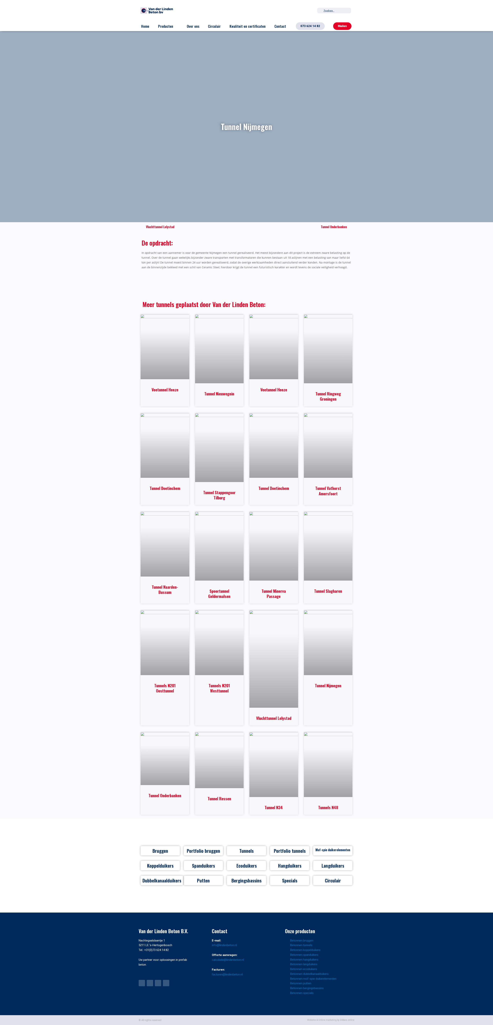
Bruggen (160, 850)
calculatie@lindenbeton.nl (228, 960)
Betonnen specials (302, 993)
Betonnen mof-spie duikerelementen (313, 978)
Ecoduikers (246, 865)
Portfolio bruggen (203, 850)
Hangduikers (289, 865)
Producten (165, 26)
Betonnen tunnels (301, 945)
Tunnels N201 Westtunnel (219, 688)
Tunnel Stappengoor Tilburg (219, 495)
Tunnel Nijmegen (328, 685)
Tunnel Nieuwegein (219, 394)
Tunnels (246, 850)
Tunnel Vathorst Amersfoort (328, 490)
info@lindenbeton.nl (224, 945)
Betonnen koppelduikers (305, 950)
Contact (280, 26)
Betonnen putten (300, 983)
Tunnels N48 (328, 807)
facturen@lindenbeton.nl (227, 974)
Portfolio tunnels (290, 850)
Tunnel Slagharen (328, 591)
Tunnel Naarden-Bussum (165, 589)
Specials (289, 880)
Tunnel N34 (274, 807)
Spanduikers (203, 865)
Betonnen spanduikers (304, 955)
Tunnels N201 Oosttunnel (165, 688)
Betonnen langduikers (303, 964)
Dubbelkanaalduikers (162, 880)
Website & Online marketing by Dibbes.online (330, 1020)
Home (145, 26)
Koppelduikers (160, 865)
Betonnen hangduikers (304, 959)
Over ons (193, 26)
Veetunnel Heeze (165, 390)
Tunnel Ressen (219, 798)
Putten (203, 880)
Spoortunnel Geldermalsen (219, 593)
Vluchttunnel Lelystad (273, 718)
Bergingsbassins (246, 880)
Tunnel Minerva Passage (274, 593)
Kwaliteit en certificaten (248, 26)
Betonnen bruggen (301, 940)
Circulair (214, 26)
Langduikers (333, 865)
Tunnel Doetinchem (165, 488)
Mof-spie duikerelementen (332, 849)
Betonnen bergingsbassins (307, 988)
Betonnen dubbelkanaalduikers (309, 974)
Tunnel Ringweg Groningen (328, 396)
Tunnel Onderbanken (164, 795)
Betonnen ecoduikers (303, 969)
